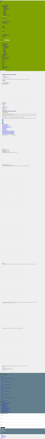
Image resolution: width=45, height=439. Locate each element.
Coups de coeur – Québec (4, 67)
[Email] (19, 120)
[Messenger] (19, 121)
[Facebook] (19, 119)
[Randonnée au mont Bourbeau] (4, 406)
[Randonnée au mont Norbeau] (4, 404)
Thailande (3, 62)
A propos (2, 435)
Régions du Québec (4, 45)
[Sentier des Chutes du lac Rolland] (4, 409)
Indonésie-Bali (3, 60)
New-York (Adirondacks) (4, 58)
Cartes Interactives (4, 66)
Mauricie (4, 51)
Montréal (4, 52)
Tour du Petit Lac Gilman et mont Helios (5, 408)
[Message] (19, 122)
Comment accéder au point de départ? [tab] (6, 149)
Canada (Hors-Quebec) (3, 54)
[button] (19, 164)
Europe (2, 63)
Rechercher (3, 370)
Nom (1, 421)
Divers (2, 65)
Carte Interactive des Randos (5, 44)
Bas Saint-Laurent (5, 46)
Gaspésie (4, 49)
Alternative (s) (3, 366)
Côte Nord (5, 48)
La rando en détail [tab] (4, 150)
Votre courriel (2, 415)
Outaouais (5, 53)
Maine (3, 57)
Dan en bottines (2, 438)
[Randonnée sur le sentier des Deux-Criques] (5, 411)
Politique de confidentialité (3, 436)
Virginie (3, 59)
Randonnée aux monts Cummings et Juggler (5, 403)
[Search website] (2, 38)
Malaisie (3, 61)
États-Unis (2, 56)
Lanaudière (5, 50)
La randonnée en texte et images (5, 164)
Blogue (3, 68)
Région (1, 424)
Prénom (1, 418)
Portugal (3, 64)
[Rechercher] (10, 370)
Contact (2, 437)
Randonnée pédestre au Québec (5, 43)
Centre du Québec (5, 47)
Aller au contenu (1, 0)
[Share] (19, 123)
